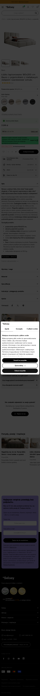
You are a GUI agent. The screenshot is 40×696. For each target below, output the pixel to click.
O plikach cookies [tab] (32, 329)
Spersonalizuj (19, 365)
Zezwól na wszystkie (20, 360)
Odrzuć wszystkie (20, 371)
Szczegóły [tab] (19, 329)
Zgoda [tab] (7, 329)
